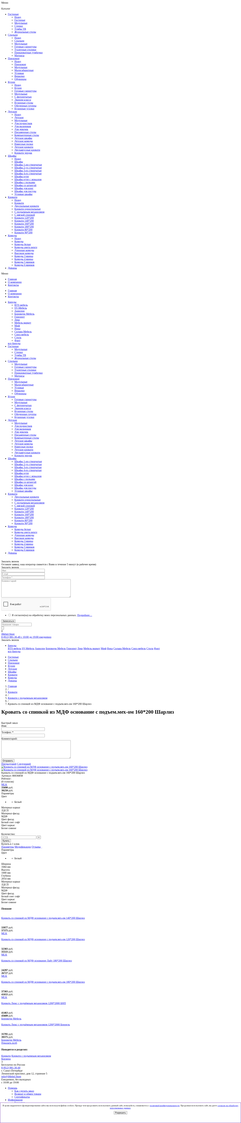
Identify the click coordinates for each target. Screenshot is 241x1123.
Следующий (24, 763)
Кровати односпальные (27, 499)
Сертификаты (22, 1096)
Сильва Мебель (23, 331)
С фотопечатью (23, 405)
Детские (19, 117)
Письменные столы (25, 434)
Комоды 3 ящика (23, 256)
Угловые (19, 387)
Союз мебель (21, 334)
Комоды (18, 241)
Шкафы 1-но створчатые (28, 164)
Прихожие (20, 64)
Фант (17, 340)
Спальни (19, 40)
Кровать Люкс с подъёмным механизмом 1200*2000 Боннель (35, 1024)
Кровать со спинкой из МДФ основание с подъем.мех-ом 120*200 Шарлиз (43, 939)
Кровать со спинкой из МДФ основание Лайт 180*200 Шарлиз (36, 960)
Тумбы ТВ (20, 355)
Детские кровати (23, 449)
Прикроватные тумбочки (28, 372)
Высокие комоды (24, 253)
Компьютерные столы (26, 437)
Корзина (6, 1058)
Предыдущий (8, 763)
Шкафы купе (21, 176)
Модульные (20, 349)
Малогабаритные (24, 384)
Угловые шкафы (23, 194)
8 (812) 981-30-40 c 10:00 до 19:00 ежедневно (26, 637)
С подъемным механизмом (29, 502)
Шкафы (18, 161)
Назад (17, 17)
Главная (12, 686)
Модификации (23, 846)
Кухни (18, 88)
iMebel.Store (8, 634)
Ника (17, 328)
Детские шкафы (23, 440)
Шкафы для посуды (25, 191)
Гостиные (19, 20)
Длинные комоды (24, 250)
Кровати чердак (23, 455)
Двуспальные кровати (26, 496)
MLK (4, 933)
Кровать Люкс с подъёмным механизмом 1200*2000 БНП (33, 1003)
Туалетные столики (25, 370)
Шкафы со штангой (25, 185)
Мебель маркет (22, 322)
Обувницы (20, 393)
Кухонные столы (23, 411)
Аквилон (19, 311)
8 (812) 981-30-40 (10, 1067)
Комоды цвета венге (25, 247)
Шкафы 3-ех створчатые (28, 170)
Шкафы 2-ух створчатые (28, 167)
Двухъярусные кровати (27, 452)
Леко (17, 319)
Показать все (9, 1043)
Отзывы (36, 846)
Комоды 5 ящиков (24, 262)
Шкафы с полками (24, 182)
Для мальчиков (22, 429)
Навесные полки (23, 446)
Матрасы (19, 375)
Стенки (18, 352)
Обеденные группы (25, 414)
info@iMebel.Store (11, 1076)
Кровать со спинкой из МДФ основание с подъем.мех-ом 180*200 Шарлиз (43, 982)
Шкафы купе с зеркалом (27, 179)
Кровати (19, 203)
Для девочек (21, 432)
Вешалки (19, 390)
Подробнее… (84, 615)
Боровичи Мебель (24, 313)
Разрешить (120, 1113)
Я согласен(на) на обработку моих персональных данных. (52, 615)
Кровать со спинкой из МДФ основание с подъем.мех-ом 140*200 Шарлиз (43, 918)
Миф (17, 325)
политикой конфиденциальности (165, 1105)
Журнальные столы (25, 358)
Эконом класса (22, 408)
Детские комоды (23, 443)
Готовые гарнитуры (25, 367)
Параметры (7, 846)
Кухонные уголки (24, 417)
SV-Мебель (20, 308)
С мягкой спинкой (24, 505)
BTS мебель (21, 305)
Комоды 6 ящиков (24, 265)
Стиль (17, 337)
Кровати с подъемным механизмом (31, 1055)
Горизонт (19, 316)
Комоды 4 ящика (23, 259)
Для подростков (23, 426)
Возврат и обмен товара (27, 1094)
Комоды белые (22, 244)
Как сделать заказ (24, 1091)
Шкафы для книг (23, 188)
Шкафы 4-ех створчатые (28, 173)
